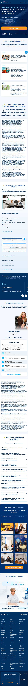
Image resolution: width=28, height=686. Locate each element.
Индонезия (21, 630)
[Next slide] (26, 295)
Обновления (3, 663)
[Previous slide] (22, 295)
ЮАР (2, 628)
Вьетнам (12, 640)
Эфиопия (3, 630)
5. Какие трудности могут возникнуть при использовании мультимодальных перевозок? (13, 470)
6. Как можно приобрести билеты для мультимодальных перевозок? (11, 475)
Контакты (12, 668)
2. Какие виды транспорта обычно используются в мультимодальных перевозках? (13, 453)
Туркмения (21, 623)
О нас (2, 668)
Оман (2, 640)
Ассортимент (22, 657)
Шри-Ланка (3, 645)
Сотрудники (21, 516)
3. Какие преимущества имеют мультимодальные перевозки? (9, 459)
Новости (21, 666)
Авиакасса (21, 653)
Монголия (12, 642)
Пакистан (3, 650)
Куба (20, 634)
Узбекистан (12, 625)
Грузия (20, 640)
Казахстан (3, 632)
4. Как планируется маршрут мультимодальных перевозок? (9, 464)
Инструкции (22, 663)
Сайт (20, 655)
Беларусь (12, 621)
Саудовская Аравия (21, 645)
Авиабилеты (21, 650)
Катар (11, 632)
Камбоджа (3, 625)
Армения (3, 621)
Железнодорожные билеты (14, 664)
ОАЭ (11, 628)
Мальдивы (21, 648)
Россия (20, 625)
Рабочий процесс (7, 516)
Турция (11, 645)
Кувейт (2, 642)
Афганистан (21, 642)
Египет (11, 630)
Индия (2, 619)
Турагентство (13, 655)
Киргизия (21, 621)
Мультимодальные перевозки (5, 660)
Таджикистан (13, 623)
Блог (2, 666)
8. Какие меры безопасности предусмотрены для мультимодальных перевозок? (13, 488)
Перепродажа (13, 657)
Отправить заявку (14, 28)
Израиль (21, 637)
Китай (11, 619)
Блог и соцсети (4, 657)
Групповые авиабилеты (21, 660)
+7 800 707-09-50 (23, 2)
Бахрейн (21, 632)
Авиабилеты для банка (13, 651)
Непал (2, 648)
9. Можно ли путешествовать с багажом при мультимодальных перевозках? (12, 493)
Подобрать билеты (6, 231)
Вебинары (12, 659)
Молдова (3, 623)
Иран (20, 628)
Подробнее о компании (14, 567)
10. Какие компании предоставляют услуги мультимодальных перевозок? (12, 498)
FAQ (11, 666)
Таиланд (2, 634)
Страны (11, 653)
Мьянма (11, 648)
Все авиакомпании (5, 655)
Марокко (12, 637)
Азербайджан (22, 619)
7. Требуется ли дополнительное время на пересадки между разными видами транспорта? (12, 482)
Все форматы (4, 653)
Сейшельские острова (4, 638)
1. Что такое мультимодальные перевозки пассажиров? (12, 448)
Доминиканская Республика (13, 635)
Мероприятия (7, 519)
